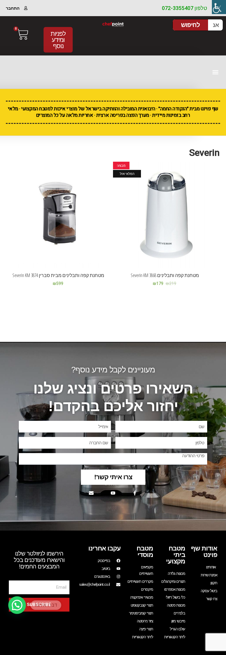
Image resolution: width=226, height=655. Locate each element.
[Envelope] (91, 493)
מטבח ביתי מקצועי (175, 555)
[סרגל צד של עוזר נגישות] (219, 7)
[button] (215, 72)
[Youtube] (113, 493)
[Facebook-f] (134, 493)
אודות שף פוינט (204, 551)
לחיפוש (190, 24)
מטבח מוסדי (145, 551)
